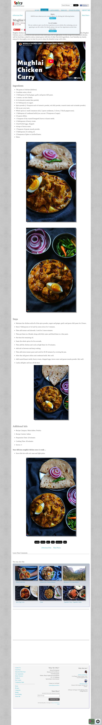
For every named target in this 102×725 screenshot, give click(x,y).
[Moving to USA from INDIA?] (74, 573)
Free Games (18, 680)
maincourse (59, 542)
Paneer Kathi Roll (20, 582)
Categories (54, 10)
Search (76, 5)
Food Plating (74, 10)
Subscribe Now (54, 699)
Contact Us (18, 667)
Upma (41, 602)
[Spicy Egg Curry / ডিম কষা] (26, 593)
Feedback (17, 678)
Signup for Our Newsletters (51, 693)
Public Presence (19, 676)
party (65, 542)
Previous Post (18, 15)
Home (37, 10)
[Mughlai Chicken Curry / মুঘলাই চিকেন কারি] (51, 182)
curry (53, 542)
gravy (48, 542)
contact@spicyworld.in (54, 685)
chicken (43, 542)
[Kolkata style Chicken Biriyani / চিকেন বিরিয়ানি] (50, 573)
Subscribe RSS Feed (20, 672)
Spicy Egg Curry (20, 602)
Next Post (85, 15)
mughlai (37, 542)
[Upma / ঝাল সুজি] (50, 593)
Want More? (56, 691)
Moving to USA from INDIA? (71, 582)
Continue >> (52, 31)
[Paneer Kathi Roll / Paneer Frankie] (26, 573)
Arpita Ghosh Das (82, 674)
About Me (86, 10)
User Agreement (19, 674)
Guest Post (17, 669)
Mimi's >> (52, 18)
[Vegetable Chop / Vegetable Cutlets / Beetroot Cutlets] (74, 593)
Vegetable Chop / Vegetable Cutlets (73, 602)
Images (64, 10)
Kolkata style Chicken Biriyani (47, 582)
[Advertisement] (78, 2)
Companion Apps (19, 682)
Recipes (44, 10)
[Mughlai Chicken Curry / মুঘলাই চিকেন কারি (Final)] (51, 497)
